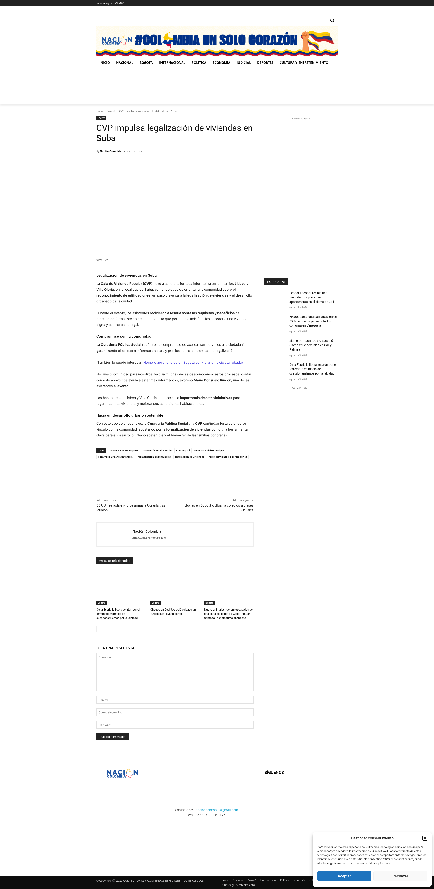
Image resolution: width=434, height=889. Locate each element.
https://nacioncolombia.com (149, 537)
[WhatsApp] (158, 162)
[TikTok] (328, 3)
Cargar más (299, 387)
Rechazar (400, 876)
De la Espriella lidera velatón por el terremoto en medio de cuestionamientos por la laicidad (118, 613)
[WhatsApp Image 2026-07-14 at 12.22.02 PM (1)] (311, 842)
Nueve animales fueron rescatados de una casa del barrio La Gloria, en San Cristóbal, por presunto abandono (228, 613)
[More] (169, 162)
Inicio (99, 111)
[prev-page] (99, 629)
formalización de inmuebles (154, 456)
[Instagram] (322, 3)
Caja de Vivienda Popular (123, 450)
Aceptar (344, 876)
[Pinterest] (148, 162)
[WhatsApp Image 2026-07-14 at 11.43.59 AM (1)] (184, 86)
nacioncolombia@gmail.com (217, 810)
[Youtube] (313, 787)
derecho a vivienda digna (209, 450)
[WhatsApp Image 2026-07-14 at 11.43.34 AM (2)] (248, 842)
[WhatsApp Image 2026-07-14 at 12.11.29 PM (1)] (123, 842)
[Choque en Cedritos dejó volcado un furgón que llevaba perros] (175, 587)
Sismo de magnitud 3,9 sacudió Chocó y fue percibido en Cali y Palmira (311, 345)
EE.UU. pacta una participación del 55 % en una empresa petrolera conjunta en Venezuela (313, 321)
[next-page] (106, 629)
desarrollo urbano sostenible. (115, 456)
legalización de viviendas (189, 456)
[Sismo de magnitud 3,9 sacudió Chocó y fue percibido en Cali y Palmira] (275, 346)
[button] (425, 838)
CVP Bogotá (183, 450)
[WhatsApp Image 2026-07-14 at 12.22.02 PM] (307, 86)
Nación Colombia (110, 151)
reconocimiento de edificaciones (228, 456)
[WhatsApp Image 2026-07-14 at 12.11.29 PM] (122, 86)
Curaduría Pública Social (157, 450)
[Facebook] (316, 3)
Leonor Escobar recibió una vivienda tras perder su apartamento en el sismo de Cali (311, 297)
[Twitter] (335, 3)
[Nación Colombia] (114, 534)
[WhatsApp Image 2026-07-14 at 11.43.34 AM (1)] (245, 86)
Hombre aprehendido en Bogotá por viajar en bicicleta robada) (193, 362)
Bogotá (111, 111)
